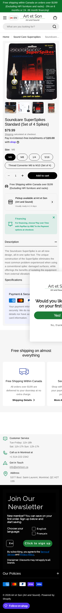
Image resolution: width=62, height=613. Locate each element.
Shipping (9, 134)
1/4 (34, 157)
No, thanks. (35, 325)
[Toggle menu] (5, 18)
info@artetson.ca (19, 467)
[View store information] (52, 202)
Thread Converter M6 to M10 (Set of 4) (29, 165)
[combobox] (31, 26)
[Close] (53, 217)
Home (6, 36)
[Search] (54, 26)
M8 (22, 157)
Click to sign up (38, 543)
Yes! (35, 315)
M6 (10, 157)
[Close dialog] (58, 276)
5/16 (47, 157)
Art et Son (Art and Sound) (25, 595)
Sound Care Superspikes (27, 36)
